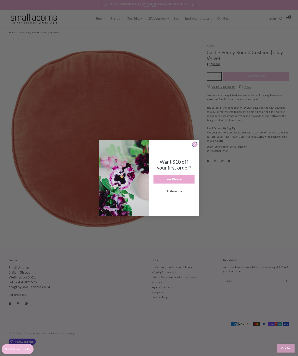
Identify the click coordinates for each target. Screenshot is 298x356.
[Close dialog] (194, 144)
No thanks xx (174, 191)
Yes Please (174, 179)
